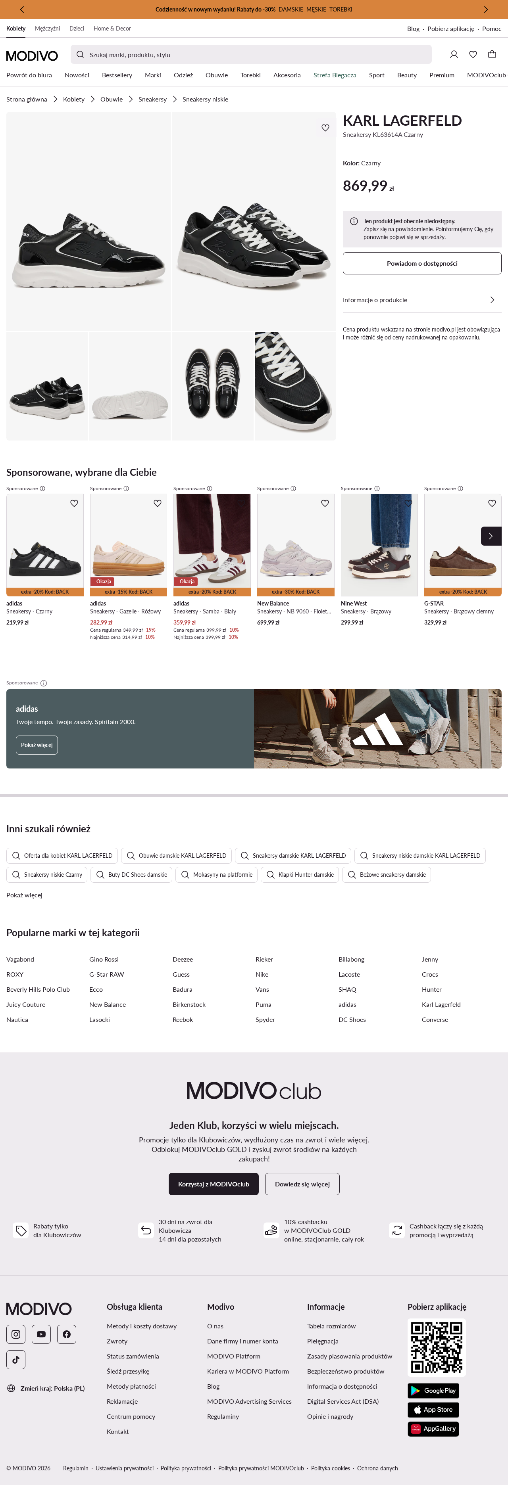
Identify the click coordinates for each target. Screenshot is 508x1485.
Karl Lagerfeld (441, 1004)
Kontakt (154, 1431)
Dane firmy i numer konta (254, 1341)
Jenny (430, 959)
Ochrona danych (377, 1468)
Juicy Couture (25, 1004)
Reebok (183, 1019)
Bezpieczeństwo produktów (354, 1371)
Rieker (264, 959)
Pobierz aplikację (454, 29)
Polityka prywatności (186, 1468)
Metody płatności (154, 1386)
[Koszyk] (492, 54)
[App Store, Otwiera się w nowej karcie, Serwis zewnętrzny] (433, 1410)
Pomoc (492, 28)
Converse (435, 1019)
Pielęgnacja (354, 1341)
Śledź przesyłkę (154, 1371)
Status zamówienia (154, 1356)
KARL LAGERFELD (402, 120)
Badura (182, 989)
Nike (262, 974)
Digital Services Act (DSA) (354, 1401)
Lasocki (99, 1019)
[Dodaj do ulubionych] (326, 127)
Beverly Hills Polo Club (38, 989)
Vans (262, 989)
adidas (347, 1004)
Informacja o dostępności (354, 1386)
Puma (263, 1004)
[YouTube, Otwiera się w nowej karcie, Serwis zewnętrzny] (41, 1334)
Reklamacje (154, 1401)
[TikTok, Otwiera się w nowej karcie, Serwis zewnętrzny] (15, 1359)
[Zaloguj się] (454, 54)
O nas (253, 1326)
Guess (181, 974)
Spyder (265, 1019)
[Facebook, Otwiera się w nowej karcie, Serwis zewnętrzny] (66, 1334)
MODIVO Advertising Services (254, 1401)
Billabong (351, 959)
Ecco (96, 989)
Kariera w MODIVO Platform (254, 1371)
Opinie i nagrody (354, 1416)
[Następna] (485, 9)
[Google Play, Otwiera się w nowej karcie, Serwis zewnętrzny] (433, 1391)
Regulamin (76, 1468)
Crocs (430, 974)
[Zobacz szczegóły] (492, 299)
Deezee (183, 959)
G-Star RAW (106, 974)
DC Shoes (352, 1019)
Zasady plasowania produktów (354, 1356)
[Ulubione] (473, 54)
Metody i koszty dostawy (154, 1326)
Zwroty (154, 1341)
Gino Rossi (104, 959)
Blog (417, 29)
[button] (88, 221)
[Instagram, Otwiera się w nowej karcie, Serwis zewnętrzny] (15, 1334)
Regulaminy (254, 1416)
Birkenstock (189, 1004)
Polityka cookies (330, 1468)
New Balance (107, 1004)
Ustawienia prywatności (125, 1468)
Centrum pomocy (154, 1416)
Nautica (17, 1019)
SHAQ (347, 989)
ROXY (14, 974)
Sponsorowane (22, 488)
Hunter (432, 989)
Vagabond (20, 959)
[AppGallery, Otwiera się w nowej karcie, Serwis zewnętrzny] (433, 1429)
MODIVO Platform (254, 1356)
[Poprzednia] (22, 9)
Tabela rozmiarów (354, 1326)
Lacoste (349, 974)
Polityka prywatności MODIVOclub (261, 1468)
